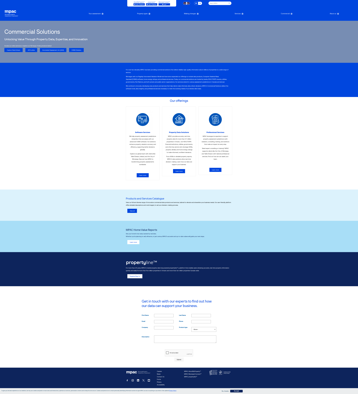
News (158, 374)
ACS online (31, 50)
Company (145, 327)
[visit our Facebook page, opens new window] (127, 380)
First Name (145, 315)
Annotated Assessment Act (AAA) (53, 50)
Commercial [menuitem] (276, 14)
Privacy (159, 382)
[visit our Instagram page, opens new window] (133, 380)
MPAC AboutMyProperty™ (192, 371)
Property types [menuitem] (133, 14)
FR (200, 3)
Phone (181, 321)
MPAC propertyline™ (190, 377)
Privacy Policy (172, 390)
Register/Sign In (135, 276)
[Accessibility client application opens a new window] (186, 3)
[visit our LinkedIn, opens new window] (138, 380)
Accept (236, 391)
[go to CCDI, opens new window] (224, 373)
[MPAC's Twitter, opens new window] (143, 380)
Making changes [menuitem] (181, 14)
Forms (159, 379)
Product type (183, 327)
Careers (159, 371)
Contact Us (160, 377)
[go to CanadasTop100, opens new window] (213, 373)
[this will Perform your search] (229, 3)
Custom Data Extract (13, 50)
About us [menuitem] (323, 14)
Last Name (182, 315)
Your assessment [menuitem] (86, 14)
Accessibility (161, 385)
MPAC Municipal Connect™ (192, 374)
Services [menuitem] (227, 14)
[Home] (11, 13)
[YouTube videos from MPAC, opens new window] (149, 380)
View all (132, 211)
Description (145, 337)
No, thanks (225, 391)
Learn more (142, 175)
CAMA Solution (76, 50)
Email (143, 321)
